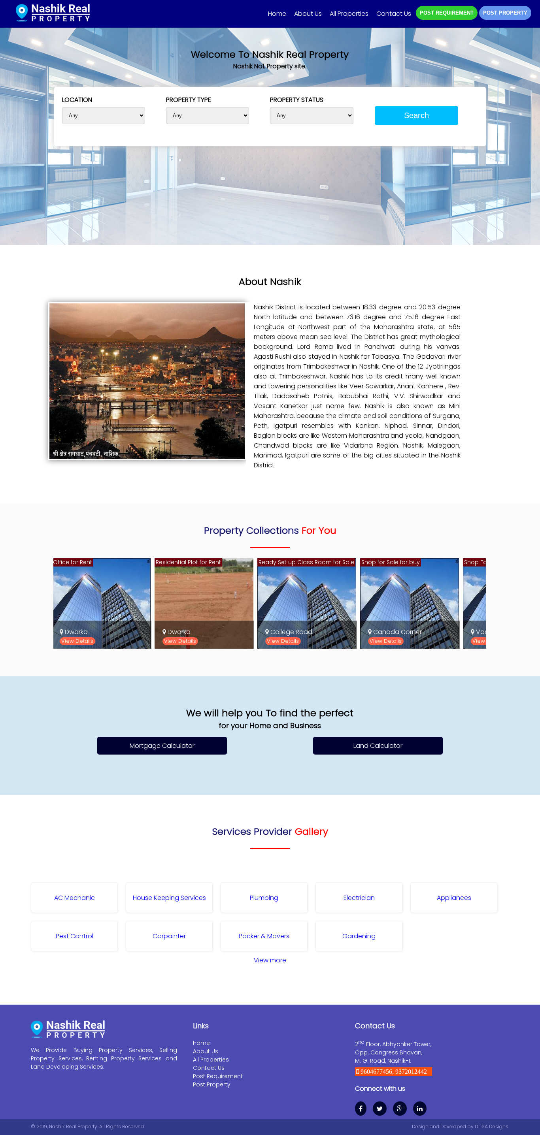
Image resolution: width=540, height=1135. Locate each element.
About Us (308, 13)
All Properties (349, 13)
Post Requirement (218, 1076)
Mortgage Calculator (162, 745)
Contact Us (393, 13)
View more (270, 960)
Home (277, 13)
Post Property (211, 1084)
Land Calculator (377, 745)
